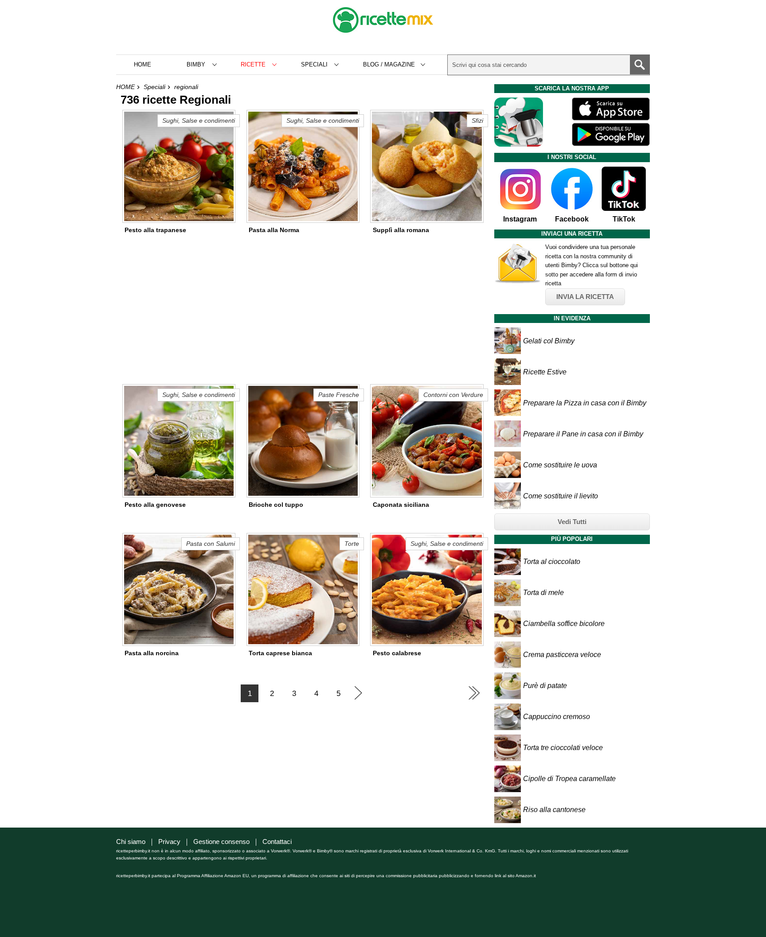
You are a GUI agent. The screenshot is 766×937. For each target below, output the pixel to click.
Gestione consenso (221, 841)
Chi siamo (130, 841)
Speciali (154, 86)
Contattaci (277, 841)
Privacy (169, 841)
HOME (125, 86)
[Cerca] (639, 64)
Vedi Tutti (572, 521)
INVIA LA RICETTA (585, 296)
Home (142, 64)
